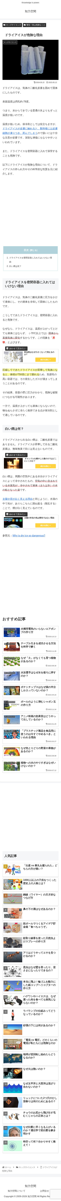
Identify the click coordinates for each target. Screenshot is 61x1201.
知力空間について (16, 1191)
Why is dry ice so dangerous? (29, 535)
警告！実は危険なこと (35, 25)
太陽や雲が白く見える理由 (18, 499)
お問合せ (44, 1191)
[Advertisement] (30, 211)
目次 (26, 250)
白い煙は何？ (15, 266)
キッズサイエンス (13, 25)
